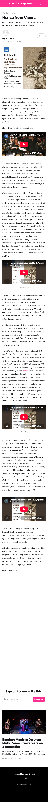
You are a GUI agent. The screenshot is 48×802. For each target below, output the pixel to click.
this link (26, 370)
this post (39, 108)
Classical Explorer (20, 774)
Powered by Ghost (24, 784)
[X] (22, 778)
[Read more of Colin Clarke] (5, 32)
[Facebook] (26, 778)
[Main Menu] (44, 3)
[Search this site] (40, 4)
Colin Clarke (8, 39)
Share (41, 36)
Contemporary (8, 13)
